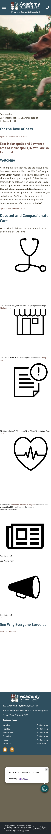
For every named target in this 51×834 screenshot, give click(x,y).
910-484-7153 (21, 715)
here (2, 433)
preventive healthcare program (23, 505)
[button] (45, 788)
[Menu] (4, 7)
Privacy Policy (45, 828)
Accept (37, 828)
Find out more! (6, 308)
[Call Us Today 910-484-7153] (47, 7)
